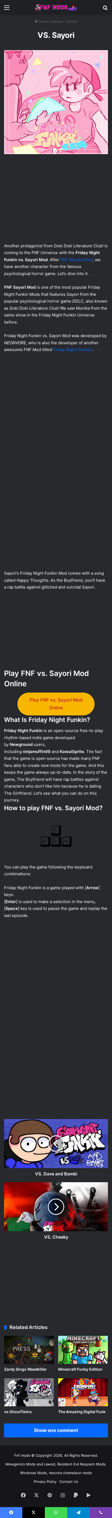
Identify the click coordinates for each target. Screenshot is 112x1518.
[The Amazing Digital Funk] (83, 1392)
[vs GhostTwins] (29, 1392)
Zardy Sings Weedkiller (25, 1369)
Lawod (49, 1464)
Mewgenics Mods (20, 1464)
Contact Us (68, 1481)
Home (43, 21)
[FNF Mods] (56, 7)
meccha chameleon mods (70, 1473)
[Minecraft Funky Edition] (83, 1350)
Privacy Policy (45, 1481)
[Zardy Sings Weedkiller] (29, 1350)
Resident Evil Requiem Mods (81, 1464)
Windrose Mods (33, 1473)
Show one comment (56, 1430)
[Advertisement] (56, 200)
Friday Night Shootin (72, 349)
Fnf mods (22, 1455)
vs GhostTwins (18, 1411)
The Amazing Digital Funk (81, 1411)
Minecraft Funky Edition (80, 1369)
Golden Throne (64, 21)
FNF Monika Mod (76, 259)
